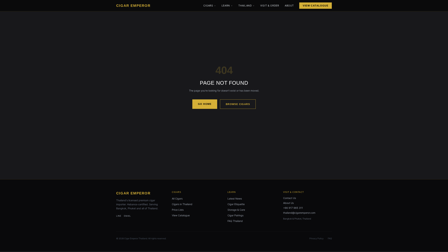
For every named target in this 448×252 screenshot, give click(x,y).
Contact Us (289, 198)
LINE (118, 216)
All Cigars (177, 198)
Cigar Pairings (235, 215)
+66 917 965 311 (293, 207)
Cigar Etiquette (236, 204)
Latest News (234, 198)
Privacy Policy (316, 238)
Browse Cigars (238, 104)
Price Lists (178, 209)
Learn (226, 5)
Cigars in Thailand (182, 204)
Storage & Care (236, 209)
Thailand (245, 5)
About (289, 5)
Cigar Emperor (133, 193)
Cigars (208, 5)
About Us (288, 202)
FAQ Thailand (235, 220)
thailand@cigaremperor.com (299, 212)
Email (127, 216)
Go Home (205, 104)
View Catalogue (315, 5)
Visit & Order (269, 5)
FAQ (330, 238)
